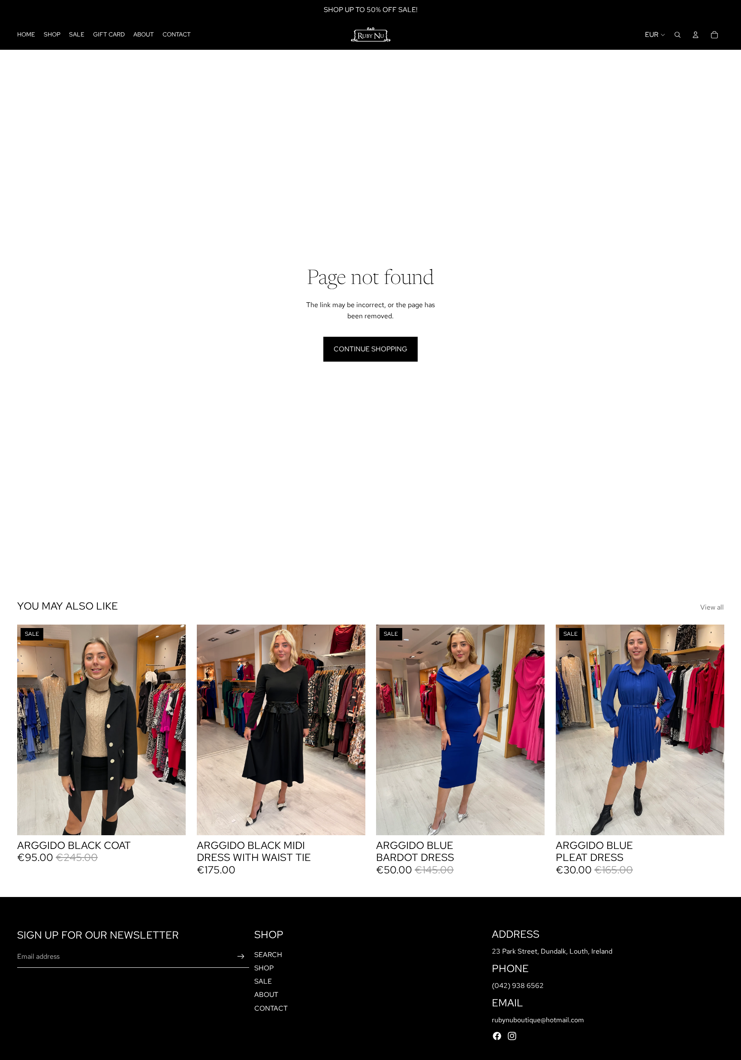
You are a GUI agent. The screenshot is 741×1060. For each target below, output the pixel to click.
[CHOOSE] (351, 822)
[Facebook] (497, 1036)
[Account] (695, 34)
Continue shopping (370, 348)
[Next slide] (173, 730)
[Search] (677, 34)
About (266, 995)
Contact (271, 1008)
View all (712, 607)
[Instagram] (512, 1036)
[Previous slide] (30, 730)
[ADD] (172, 822)
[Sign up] (241, 957)
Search (268, 954)
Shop (264, 967)
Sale (263, 981)
